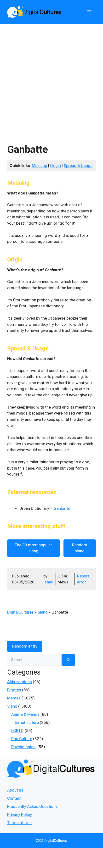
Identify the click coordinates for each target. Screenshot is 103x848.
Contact (14, 798)
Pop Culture (21, 738)
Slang (43, 612)
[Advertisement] (51, 77)
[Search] (68, 660)
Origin (55, 165)
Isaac (48, 582)
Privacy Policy (19, 814)
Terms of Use (19, 822)
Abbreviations (19, 681)
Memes (14, 698)
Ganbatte (62, 508)
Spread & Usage (78, 165)
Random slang (79, 548)
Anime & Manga (25, 714)
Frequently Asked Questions (32, 806)
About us (15, 790)
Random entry (24, 646)
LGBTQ (17, 730)
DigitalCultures (20, 612)
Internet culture (25, 722)
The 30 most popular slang (33, 548)
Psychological (23, 746)
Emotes (14, 689)
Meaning (39, 165)
